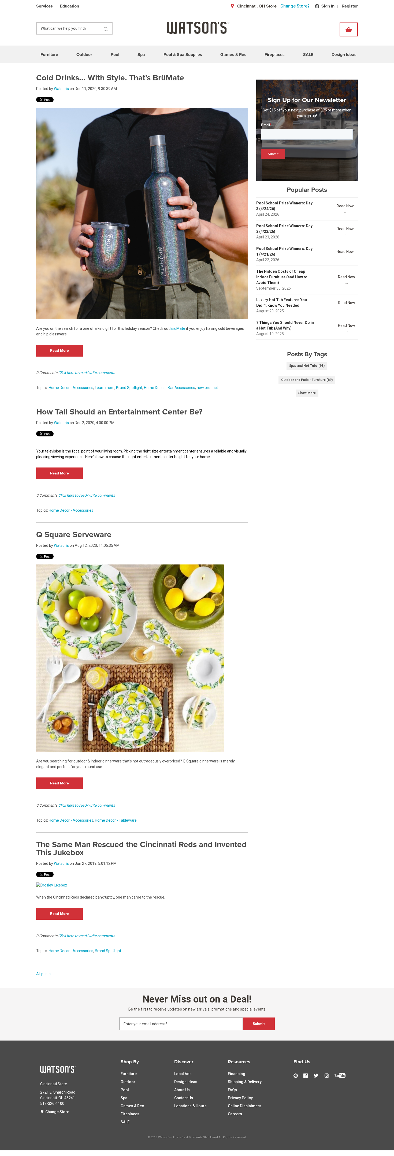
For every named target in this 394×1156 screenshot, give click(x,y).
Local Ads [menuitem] (183, 1074)
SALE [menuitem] (308, 54)
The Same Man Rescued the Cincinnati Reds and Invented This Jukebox (141, 849)
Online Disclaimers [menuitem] (244, 1106)
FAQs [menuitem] (232, 1090)
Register (350, 6)
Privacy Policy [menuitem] (240, 1098)
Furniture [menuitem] (49, 54)
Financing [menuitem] (236, 1074)
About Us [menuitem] (182, 1090)
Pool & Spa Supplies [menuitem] (182, 54)
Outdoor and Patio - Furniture (307, 380)
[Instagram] (328, 1075)
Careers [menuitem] (235, 1114)
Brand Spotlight (129, 388)
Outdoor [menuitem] (84, 54)
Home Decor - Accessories (71, 388)
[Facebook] (306, 1075)
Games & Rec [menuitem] (233, 54)
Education (69, 6)
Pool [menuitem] (115, 54)
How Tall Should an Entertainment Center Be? (119, 412)
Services (44, 6)
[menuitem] (143, 1062)
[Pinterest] (296, 1075)
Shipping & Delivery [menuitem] (245, 1082)
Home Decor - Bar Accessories (169, 388)
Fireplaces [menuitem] (275, 54)
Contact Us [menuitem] (183, 1098)
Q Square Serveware (73, 535)
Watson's (61, 89)
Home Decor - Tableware (116, 820)
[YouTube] (341, 1078)
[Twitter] (317, 1076)
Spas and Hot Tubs (307, 366)
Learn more (104, 388)
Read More (59, 350)
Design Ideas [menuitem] (344, 54)
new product (207, 388)
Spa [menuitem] (141, 54)
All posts (43, 974)
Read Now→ (345, 209)
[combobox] (74, 28)
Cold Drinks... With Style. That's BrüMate (110, 78)
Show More (307, 393)
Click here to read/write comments (86, 373)
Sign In (327, 6)
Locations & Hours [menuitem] (190, 1106)
